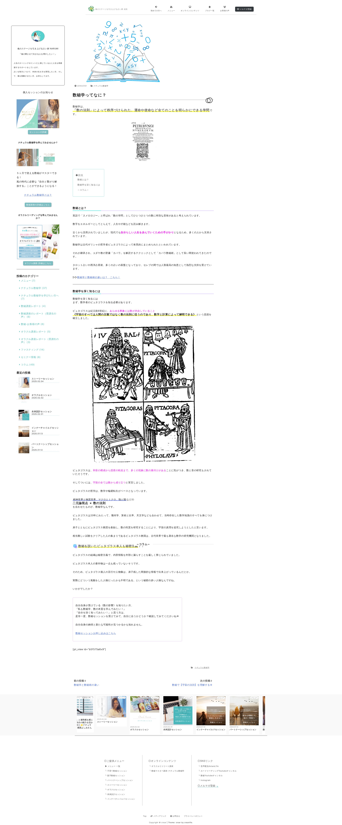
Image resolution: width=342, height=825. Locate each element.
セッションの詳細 (38, 132)
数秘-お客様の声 (30, 324)
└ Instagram (205, 780)
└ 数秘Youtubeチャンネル (211, 775)
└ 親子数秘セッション (115, 775)
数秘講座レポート (31, 306)
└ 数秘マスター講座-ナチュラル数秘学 (166, 771)
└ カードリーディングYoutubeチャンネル (218, 771)
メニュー (26, 280)
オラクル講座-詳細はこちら (38, 263)
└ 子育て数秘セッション (116, 771)
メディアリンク (159, 816)
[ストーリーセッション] (24, 382)
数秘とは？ (83, 179)
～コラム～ (83, 189)
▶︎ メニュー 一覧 (112, 766)
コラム (25, 364)
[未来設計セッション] (24, 415)
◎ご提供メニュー (114, 761)
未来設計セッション (42, 411)
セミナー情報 (28, 357)
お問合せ (176, 816)
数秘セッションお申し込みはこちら (95, 633)
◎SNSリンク (205, 761)
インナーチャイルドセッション (45, 429)
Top (145, 816)
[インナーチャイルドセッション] (24, 431)
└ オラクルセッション (115, 789)
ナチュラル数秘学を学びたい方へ (40, 295)
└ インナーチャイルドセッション (120, 799)
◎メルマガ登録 (206, 785)
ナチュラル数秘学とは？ (38, 195)
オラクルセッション (42, 395)
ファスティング (30, 349)
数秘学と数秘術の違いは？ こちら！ (98, 277)
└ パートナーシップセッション (119, 780)
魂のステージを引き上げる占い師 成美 (111, 9)
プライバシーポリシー (193, 816)
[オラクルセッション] (24, 399)
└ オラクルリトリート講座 (161, 766)
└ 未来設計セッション (115, 794)
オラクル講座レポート (33, 331)
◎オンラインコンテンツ (162, 761)
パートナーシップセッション (45, 446)
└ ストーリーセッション (116, 785)
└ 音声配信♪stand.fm (209, 766)
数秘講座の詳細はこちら (38, 204)
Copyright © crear (158, 822)
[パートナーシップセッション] (24, 448)
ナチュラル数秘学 (101, 86)
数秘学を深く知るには (88, 184)
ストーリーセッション (43, 378)
